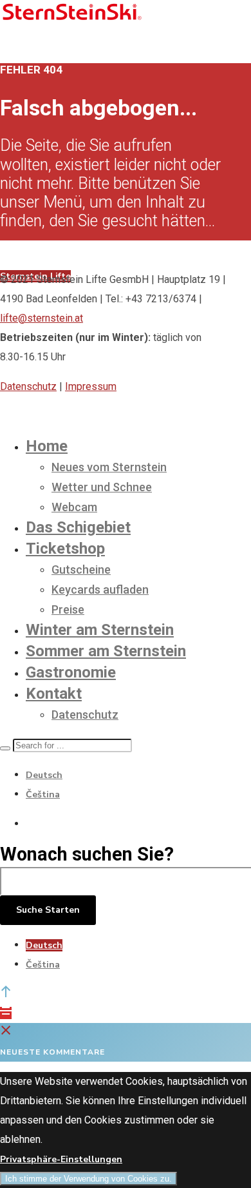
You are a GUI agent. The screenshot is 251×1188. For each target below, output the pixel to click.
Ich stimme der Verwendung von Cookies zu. (88, 1178)
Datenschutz (28, 386)
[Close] (6, 1032)
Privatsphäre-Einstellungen (61, 1159)
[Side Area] (6, 1013)
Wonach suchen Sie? (87, 854)
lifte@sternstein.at (41, 318)
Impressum (90, 386)
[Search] (5, 748)
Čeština (43, 794)
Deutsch (44, 775)
